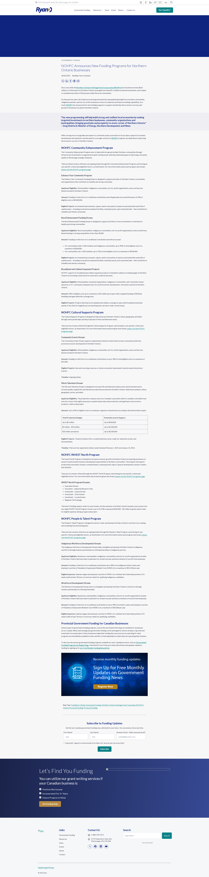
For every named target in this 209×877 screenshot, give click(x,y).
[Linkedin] (150, 2)
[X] (140, 2)
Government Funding (70, 60)
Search (167, 835)
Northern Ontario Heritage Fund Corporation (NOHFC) (99, 88)
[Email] (160, 2)
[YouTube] (155, 2)
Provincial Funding (90, 708)
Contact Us (131, 10)
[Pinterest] (74, 81)
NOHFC (69, 105)
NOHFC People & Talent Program (81, 518)
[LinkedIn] (66, 81)
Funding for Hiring (78, 705)
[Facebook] (145, 2)
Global (40, 868)
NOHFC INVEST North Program (80, 454)
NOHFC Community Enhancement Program (87, 147)
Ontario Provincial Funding (73, 708)
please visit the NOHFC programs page (76, 169)
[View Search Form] (171, 2)
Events (113, 10)
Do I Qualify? (164, 10)
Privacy (51, 868)
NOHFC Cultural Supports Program (82, 312)
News (107, 10)
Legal (46, 868)
